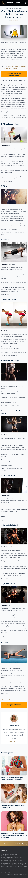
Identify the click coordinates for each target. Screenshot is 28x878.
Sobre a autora (13, 741)
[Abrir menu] (25, 3)
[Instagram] (20, 844)
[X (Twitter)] (26, 844)
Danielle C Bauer (15, 20)
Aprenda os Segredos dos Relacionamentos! (14, 74)
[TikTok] (16, 844)
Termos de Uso (4, 872)
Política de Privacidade (12, 872)
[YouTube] (23, 844)
